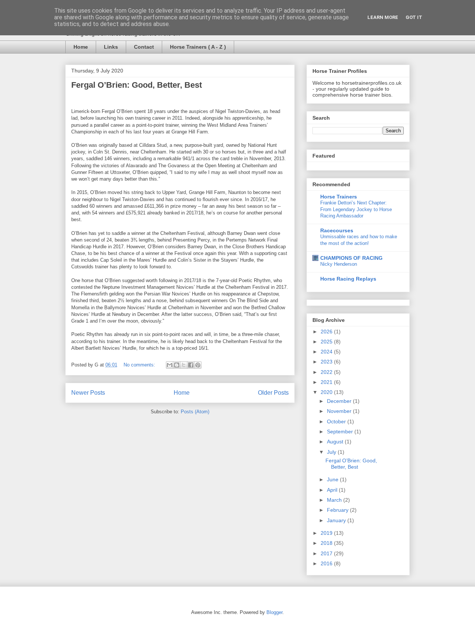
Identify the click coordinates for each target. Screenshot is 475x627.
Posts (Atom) (195, 411)
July (332, 452)
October (337, 421)
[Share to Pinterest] (198, 365)
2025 (327, 342)
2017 (327, 553)
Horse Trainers (338, 197)
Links (111, 47)
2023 (327, 362)
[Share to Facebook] (190, 365)
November (340, 411)
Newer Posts (88, 393)
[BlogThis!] (176, 365)
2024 (327, 352)
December (340, 401)
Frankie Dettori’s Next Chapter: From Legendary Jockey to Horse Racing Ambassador (356, 209)
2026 (327, 331)
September (340, 431)
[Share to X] (183, 365)
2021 (327, 382)
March (335, 500)
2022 (327, 372)
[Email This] (169, 365)
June (333, 479)
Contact (144, 47)
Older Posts (273, 393)
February (338, 510)
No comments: (140, 365)
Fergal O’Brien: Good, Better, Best (136, 85)
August (336, 442)
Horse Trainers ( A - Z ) (198, 47)
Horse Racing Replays (348, 279)
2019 (327, 533)
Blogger (274, 612)
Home (80, 47)
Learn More (382, 17)
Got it (414, 17)
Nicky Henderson (338, 264)
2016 (327, 563)
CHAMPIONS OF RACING (351, 258)
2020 (327, 392)
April (333, 490)
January (337, 520)
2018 (327, 543)
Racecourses (336, 230)
